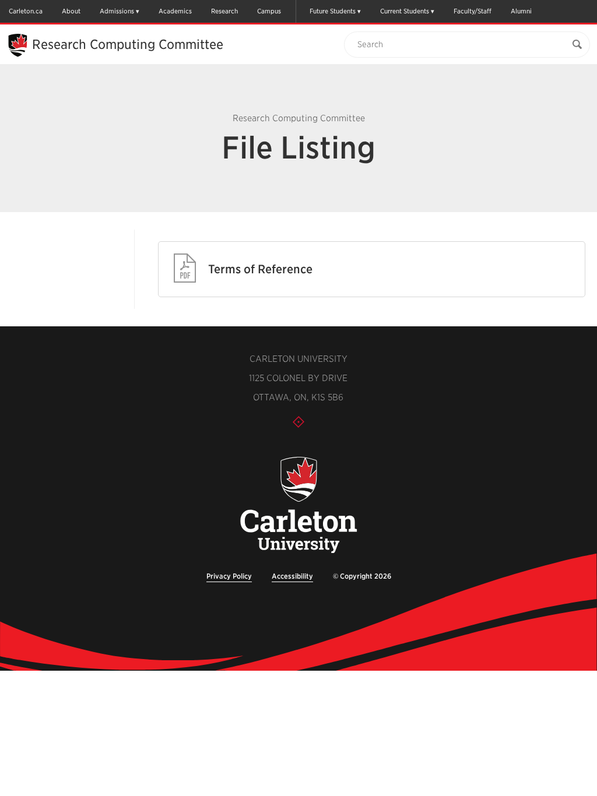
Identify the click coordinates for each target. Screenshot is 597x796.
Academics (175, 11)
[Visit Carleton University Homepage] (298, 505)
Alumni (521, 11)
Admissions (117, 11)
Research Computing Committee (127, 44)
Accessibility (292, 576)
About (71, 11)
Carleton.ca (26, 11)
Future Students (333, 11)
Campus (269, 11)
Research (224, 11)
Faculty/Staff (472, 11)
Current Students (404, 11)
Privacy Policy (229, 576)
